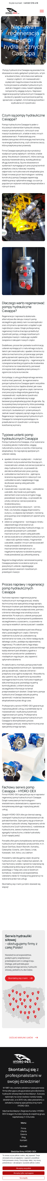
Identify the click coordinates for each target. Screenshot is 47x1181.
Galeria (23, 1134)
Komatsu (35, 846)
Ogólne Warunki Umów (21, 1037)
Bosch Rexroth (23, 846)
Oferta (24, 1131)
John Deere (25, 849)
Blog (24, 1137)
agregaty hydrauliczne (12, 832)
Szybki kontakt (23, 3)
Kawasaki (6, 852)
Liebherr (29, 852)
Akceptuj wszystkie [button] (23, 1168)
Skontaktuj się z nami (18, 978)
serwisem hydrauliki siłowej (14, 823)
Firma (23, 1128)
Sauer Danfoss (9, 846)
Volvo (18, 852)
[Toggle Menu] (42, 11)
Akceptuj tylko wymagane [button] (24, 1173)
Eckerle (15, 849)
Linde (33, 849)
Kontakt (23, 1140)
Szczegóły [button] (24, 1178)
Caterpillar (7, 849)
